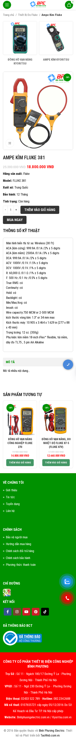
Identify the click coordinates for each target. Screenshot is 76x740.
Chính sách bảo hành (18, 558)
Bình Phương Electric (52, 730)
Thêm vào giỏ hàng (39, 210)
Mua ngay (15, 220)
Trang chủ (9, 15)
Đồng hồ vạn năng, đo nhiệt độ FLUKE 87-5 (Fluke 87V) (56, 443)
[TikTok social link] (45, 612)
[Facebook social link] (7, 612)
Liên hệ (10, 511)
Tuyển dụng (13, 504)
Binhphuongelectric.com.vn (33, 717)
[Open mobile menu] (7, 5)
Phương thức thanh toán (21, 565)
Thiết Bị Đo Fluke (28, 15)
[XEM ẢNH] (10, 143)
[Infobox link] (20, 43)
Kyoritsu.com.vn (62, 717)
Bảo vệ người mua (16, 537)
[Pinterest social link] (36, 612)
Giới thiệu (11, 490)
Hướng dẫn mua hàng (18, 544)
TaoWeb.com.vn (50, 735)
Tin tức (10, 497)
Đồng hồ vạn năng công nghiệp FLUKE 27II (20, 443)
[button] (20, 462)
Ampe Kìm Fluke (52, 15)
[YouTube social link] (26, 612)
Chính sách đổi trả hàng (20, 551)
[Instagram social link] (17, 612)
